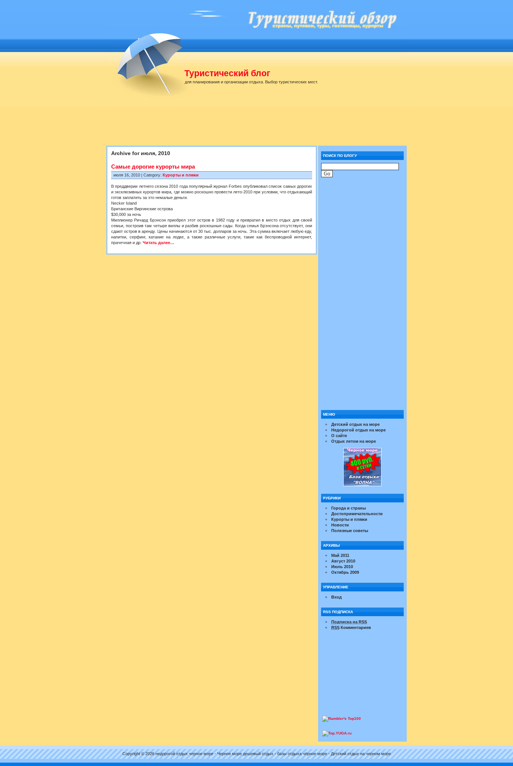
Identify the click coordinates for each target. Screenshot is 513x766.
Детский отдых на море (355, 424)
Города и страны (348, 508)
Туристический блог (227, 73)
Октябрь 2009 (345, 572)
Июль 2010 (342, 566)
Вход (336, 597)
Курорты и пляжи (181, 175)
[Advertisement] (260, 126)
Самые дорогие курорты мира (153, 166)
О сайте (339, 435)
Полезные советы (349, 530)
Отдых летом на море (353, 441)
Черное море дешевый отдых (245, 753)
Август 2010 (343, 561)
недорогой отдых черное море (184, 753)
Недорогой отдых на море (358, 430)
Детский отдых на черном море (361, 753)
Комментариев (351, 627)
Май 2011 (340, 555)
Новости (340, 525)
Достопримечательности (357, 513)
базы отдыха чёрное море (302, 753)
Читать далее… (158, 242)
